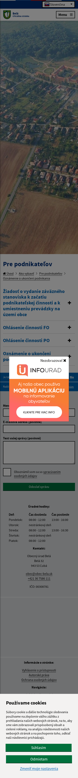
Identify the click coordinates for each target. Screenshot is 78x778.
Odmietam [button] (39, 759)
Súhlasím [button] (38, 747)
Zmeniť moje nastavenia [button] (39, 769)
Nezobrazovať (51, 360)
